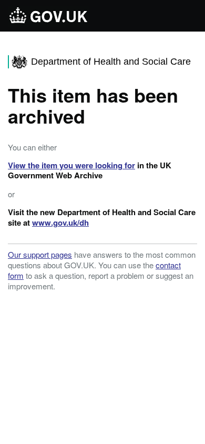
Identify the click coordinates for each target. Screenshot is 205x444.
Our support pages (40, 254)
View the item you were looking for (71, 165)
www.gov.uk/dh (60, 222)
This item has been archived (93, 105)
